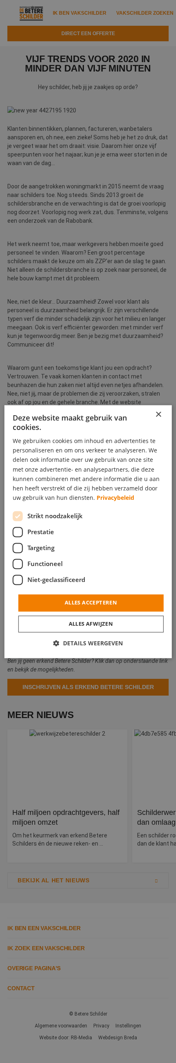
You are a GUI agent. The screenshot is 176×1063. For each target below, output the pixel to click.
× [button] (158, 415)
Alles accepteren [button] (91, 602)
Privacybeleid (115, 497)
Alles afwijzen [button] (91, 623)
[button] (88, 643)
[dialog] (88, 531)
